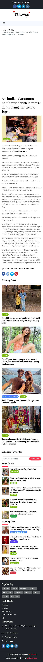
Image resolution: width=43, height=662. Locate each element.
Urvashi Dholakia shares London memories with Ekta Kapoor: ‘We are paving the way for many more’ (21, 320)
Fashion (6, 589)
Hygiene (32, 589)
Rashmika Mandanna (26, 268)
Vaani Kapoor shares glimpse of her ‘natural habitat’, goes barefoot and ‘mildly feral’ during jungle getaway (20, 361)
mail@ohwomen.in (11, 633)
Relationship (7, 592)
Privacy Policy (6, 611)
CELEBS (13, 483)
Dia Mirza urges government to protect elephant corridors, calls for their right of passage (24, 549)
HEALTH (13, 516)
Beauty (28, 592)
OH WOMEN (32, 654)
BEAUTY (13, 507)
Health (5, 596)
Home (4, 30)
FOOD (13, 573)
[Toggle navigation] (4, 23)
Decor (36, 592)
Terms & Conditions (9, 615)
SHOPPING (14, 471)
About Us (5, 608)
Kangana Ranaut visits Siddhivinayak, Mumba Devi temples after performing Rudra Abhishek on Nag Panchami (20, 441)
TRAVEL (11, 30)
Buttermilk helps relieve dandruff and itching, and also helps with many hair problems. (23, 502)
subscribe (35, 459)
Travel (7, 268)
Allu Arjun (14, 268)
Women (23, 589)
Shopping (14, 596)
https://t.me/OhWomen (18, 151)
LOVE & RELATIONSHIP (10, 397)
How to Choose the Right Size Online (23, 469)
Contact (5, 605)
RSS (3, 618)
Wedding (18, 592)
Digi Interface (32, 658)
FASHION (14, 542)
